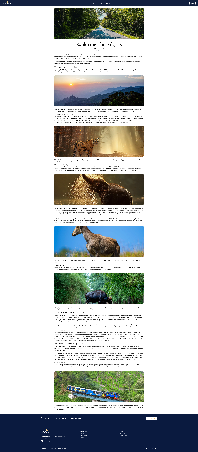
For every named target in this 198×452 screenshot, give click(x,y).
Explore (94, 3)
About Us (108, 3)
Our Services (84, 435)
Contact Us (152, 418)
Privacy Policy (124, 435)
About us (82, 434)
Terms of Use (123, 434)
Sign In (192, 3)
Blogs (100, 3)
